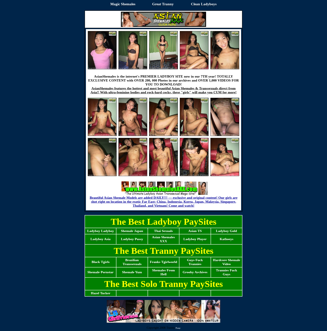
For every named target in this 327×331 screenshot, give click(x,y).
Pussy (178, 328)
